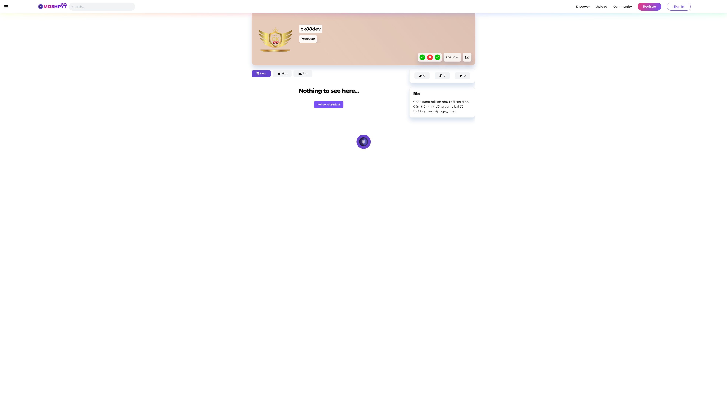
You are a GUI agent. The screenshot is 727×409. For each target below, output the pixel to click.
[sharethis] (422, 57)
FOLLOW (452, 57)
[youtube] (430, 57)
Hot (284, 73)
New (263, 73)
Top (305, 73)
